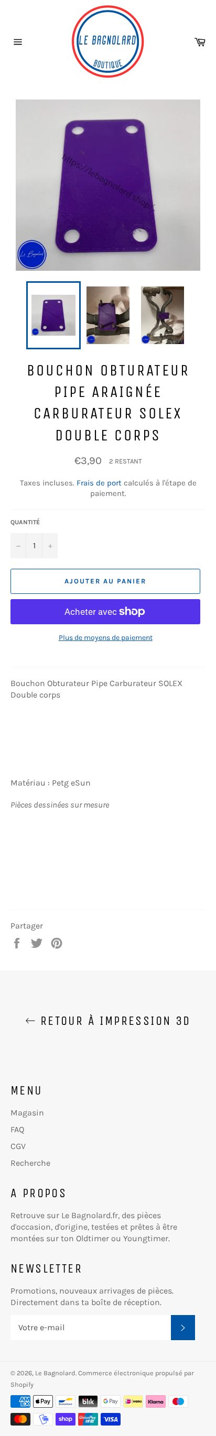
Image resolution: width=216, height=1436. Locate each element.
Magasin (27, 1113)
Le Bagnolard (55, 1373)
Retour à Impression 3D (113, 1020)
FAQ (17, 1129)
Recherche (30, 1163)
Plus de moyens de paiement (106, 637)
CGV (18, 1146)
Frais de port (99, 483)
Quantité (25, 522)
